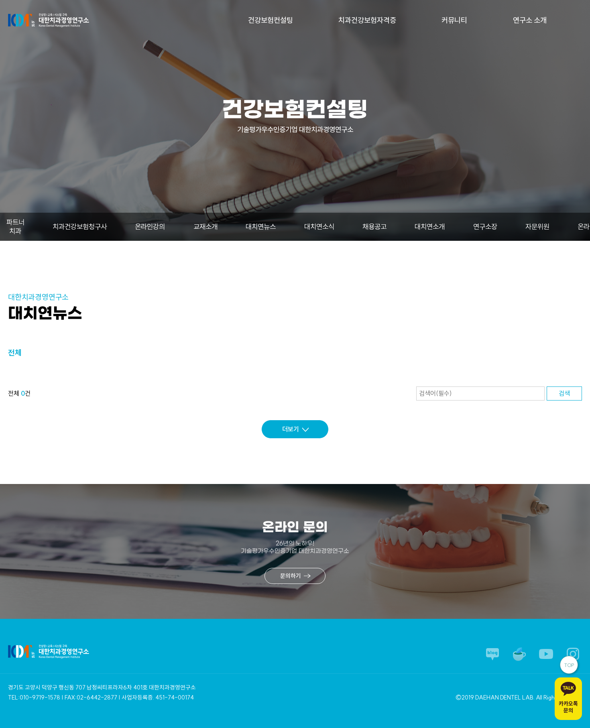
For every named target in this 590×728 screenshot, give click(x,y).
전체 (15, 353)
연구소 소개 (530, 20)
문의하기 (290, 576)
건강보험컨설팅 (270, 20)
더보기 (290, 429)
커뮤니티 (454, 20)
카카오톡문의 (568, 707)
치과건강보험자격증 (367, 20)
